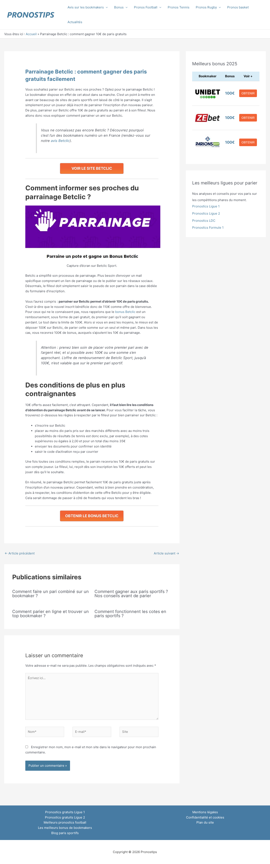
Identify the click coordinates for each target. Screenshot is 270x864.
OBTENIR (248, 93)
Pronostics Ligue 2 (206, 213)
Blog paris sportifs (65, 833)
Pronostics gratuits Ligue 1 (65, 812)
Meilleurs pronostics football (65, 822)
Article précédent (20, 553)
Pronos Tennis (178, 7)
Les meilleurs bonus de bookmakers (65, 828)
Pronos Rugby (206, 7)
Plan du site (205, 822)
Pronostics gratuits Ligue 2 (65, 817)
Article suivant (166, 553)
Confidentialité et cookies (205, 817)
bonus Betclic (125, 312)
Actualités (75, 22)
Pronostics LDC (203, 221)
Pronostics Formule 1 (208, 228)
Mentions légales (205, 812)
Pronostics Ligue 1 (206, 206)
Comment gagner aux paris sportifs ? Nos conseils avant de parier (131, 593)
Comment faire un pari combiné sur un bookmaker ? (50, 593)
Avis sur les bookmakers (86, 7)
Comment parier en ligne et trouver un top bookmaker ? (50, 613)
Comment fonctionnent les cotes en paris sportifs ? (130, 613)
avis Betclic (60, 141)
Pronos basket (238, 7)
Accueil (31, 34)
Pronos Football (145, 7)
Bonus (119, 7)
